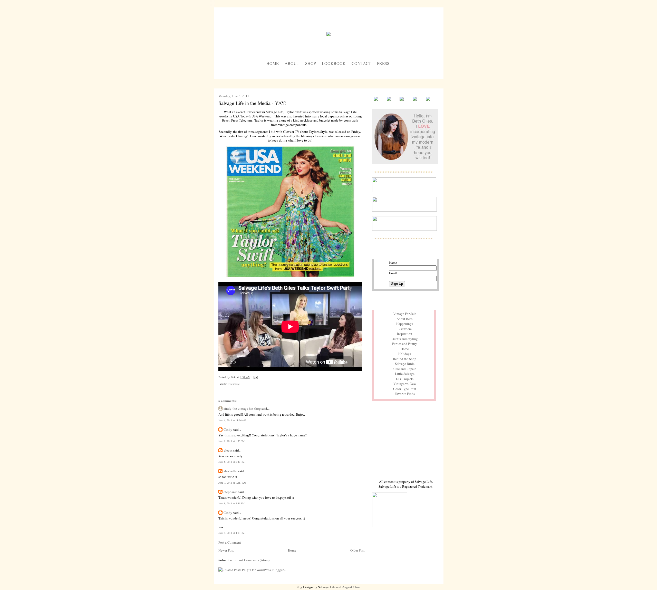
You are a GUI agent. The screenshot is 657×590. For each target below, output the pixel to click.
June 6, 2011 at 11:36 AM (232, 420)
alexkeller (230, 471)
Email (393, 273)
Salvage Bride (404, 363)
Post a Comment (229, 542)
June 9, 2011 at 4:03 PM (231, 533)
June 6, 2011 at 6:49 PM (231, 462)
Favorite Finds (405, 393)
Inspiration (404, 333)
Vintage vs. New (404, 383)
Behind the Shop (404, 358)
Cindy (228, 429)
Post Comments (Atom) (253, 560)
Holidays (404, 353)
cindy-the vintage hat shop (242, 408)
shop (310, 63)
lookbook (334, 63)
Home (292, 550)
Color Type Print (404, 388)
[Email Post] (255, 377)
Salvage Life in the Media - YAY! (252, 102)
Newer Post (226, 550)
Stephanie (230, 491)
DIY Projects (404, 378)
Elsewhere (234, 384)
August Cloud (352, 587)
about (292, 63)
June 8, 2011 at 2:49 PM (231, 503)
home (272, 63)
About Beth (405, 318)
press (383, 63)
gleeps (228, 450)
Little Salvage (404, 373)
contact (361, 63)
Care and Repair (404, 368)
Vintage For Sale (404, 313)
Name (393, 262)
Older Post (357, 550)
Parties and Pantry (404, 343)
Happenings (404, 323)
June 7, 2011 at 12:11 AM (232, 482)
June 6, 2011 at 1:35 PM (231, 441)
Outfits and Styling (405, 338)
